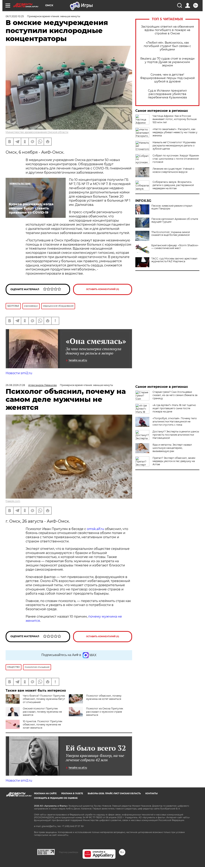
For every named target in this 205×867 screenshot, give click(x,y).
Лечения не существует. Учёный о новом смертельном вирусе (173, 170)
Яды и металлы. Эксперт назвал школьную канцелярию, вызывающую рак (172, 448)
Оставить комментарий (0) (102, 289)
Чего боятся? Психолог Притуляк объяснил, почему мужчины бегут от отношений (44, 699)
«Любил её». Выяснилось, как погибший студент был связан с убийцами (167, 46)
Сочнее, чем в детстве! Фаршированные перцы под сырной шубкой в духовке (167, 78)
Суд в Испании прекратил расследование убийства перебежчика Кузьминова (167, 94)
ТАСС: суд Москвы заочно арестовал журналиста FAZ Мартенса (174, 260)
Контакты (151, 793)
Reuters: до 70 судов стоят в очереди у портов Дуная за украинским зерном (167, 62)
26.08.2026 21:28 (15, 385)
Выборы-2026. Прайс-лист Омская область (114, 793)
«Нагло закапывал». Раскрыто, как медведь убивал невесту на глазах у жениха (175, 132)
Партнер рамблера (68, 852)
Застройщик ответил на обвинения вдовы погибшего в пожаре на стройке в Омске (167, 30)
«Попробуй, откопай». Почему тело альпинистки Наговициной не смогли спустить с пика (175, 421)
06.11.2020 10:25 (15, 16)
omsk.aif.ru (95, 529)
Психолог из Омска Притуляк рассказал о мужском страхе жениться (104, 711)
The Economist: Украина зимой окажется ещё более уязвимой (170, 233)
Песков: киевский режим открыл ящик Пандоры (171, 207)
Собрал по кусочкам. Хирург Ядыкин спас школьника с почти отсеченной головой (176, 158)
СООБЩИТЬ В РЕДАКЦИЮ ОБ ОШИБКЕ (56, 798)
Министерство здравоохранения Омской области (37, 132)
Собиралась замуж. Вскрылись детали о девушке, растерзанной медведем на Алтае (173, 185)
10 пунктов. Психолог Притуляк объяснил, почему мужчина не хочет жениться (42, 724)
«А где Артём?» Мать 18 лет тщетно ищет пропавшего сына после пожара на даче (174, 408)
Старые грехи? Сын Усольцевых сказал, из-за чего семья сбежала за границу (175, 395)
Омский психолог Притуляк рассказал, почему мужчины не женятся (42, 711)
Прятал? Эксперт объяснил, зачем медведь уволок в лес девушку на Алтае (174, 461)
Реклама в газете (72, 793)
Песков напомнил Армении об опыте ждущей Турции (174, 220)
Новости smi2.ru (19, 373)
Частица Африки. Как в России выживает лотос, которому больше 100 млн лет (175, 119)
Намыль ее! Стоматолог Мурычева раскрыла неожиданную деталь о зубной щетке (174, 145)
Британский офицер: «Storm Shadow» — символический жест (174, 247)
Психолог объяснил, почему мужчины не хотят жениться (104, 697)
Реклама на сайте (45, 793)
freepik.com (13, 501)
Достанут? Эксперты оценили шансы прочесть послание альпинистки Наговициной (176, 434)
